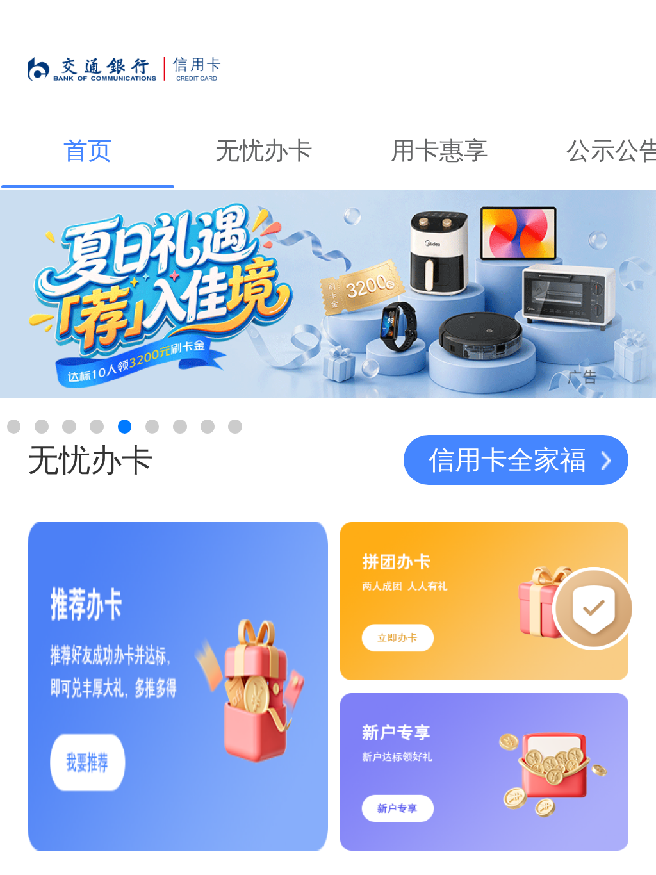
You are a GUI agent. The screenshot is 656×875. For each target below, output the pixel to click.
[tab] (88, 151)
